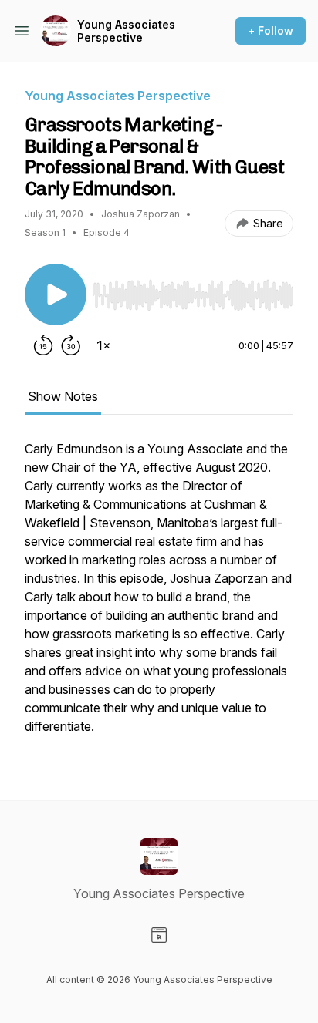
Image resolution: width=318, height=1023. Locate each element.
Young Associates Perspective (126, 31)
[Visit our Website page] (159, 935)
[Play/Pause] (55, 294)
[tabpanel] (159, 595)
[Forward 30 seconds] (71, 345)
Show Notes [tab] (63, 396)
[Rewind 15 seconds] (43, 345)
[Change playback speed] (103, 345)
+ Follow (270, 30)
